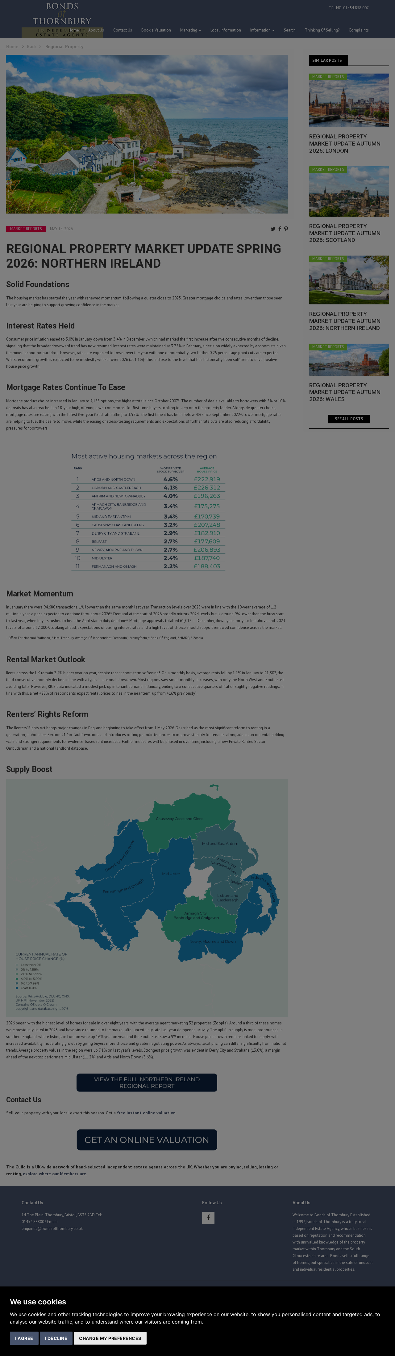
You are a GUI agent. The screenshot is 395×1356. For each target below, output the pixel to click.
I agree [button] (24, 1338)
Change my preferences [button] (110, 1338)
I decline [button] (56, 1338)
